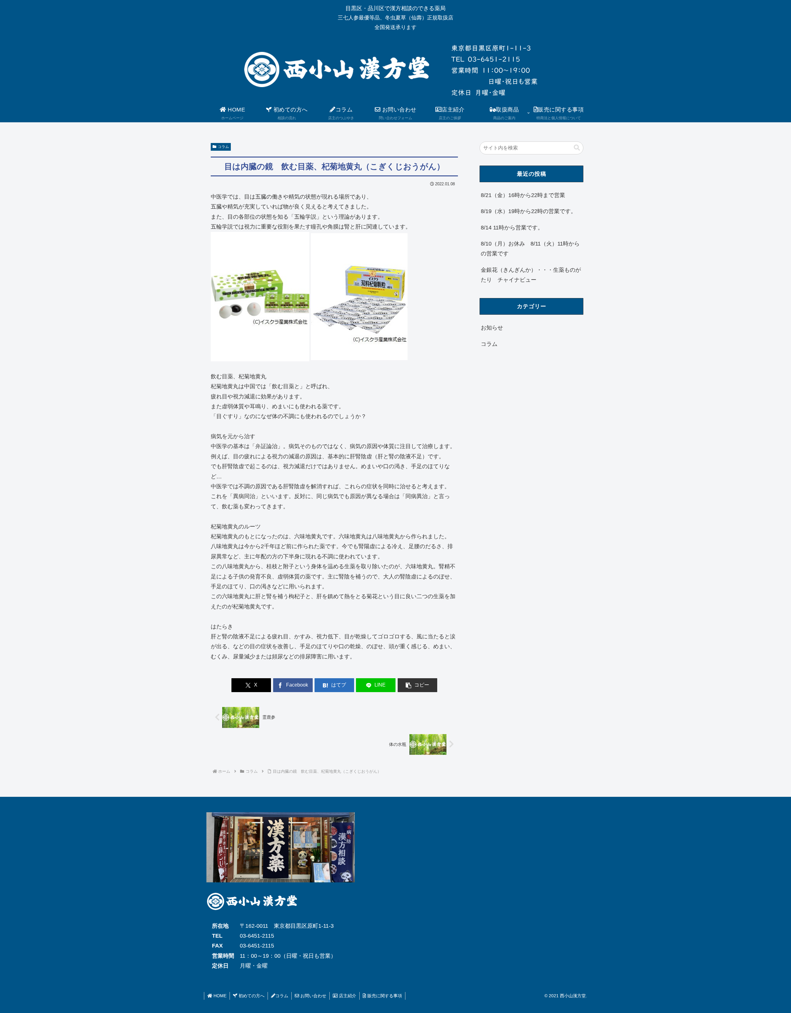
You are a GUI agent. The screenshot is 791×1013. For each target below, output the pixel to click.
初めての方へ (250, 995)
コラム (223, 147)
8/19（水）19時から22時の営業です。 (528, 211)
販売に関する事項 (384, 995)
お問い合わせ (312, 995)
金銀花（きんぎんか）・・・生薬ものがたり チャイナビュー (531, 275)
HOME (219, 995)
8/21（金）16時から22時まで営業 (523, 195)
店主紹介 (347, 995)
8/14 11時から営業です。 (512, 228)
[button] (417, 685)
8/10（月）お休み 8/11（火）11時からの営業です (530, 249)
